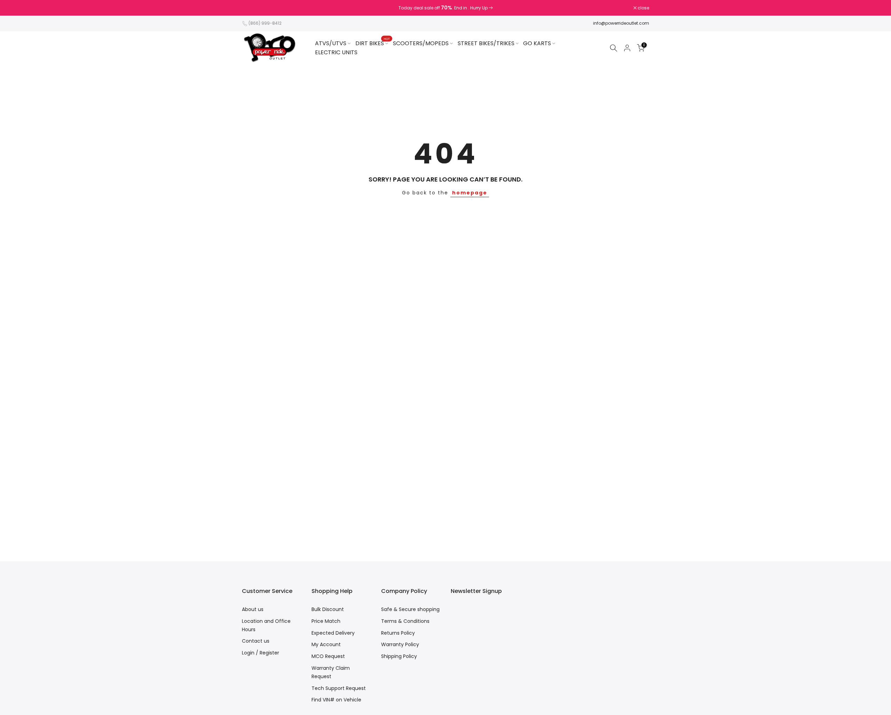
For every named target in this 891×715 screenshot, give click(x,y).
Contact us (255, 640)
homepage (469, 192)
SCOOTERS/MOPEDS (421, 43)
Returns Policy (398, 632)
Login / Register (260, 652)
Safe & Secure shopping (410, 609)
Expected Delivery (333, 632)
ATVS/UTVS (330, 43)
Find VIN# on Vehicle (336, 699)
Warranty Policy (400, 644)
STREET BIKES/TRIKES (486, 43)
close (251, 8)
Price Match (326, 621)
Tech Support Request (339, 688)
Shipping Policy (399, 656)
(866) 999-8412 (265, 23)
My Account (326, 644)
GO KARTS (537, 43)
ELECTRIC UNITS (336, 52)
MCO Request (328, 656)
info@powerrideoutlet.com (621, 23)
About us (252, 609)
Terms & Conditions (405, 621)
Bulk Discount (328, 609)
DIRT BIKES (372, 43)
